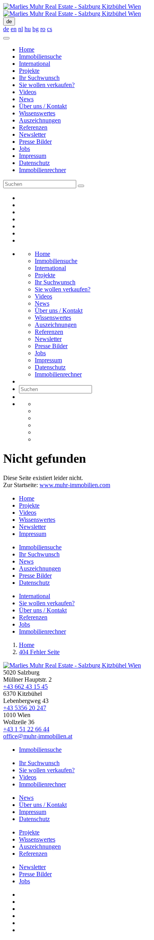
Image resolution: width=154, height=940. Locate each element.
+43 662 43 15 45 (25, 686)
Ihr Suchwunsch (39, 77)
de (9, 21)
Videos (27, 92)
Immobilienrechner (42, 170)
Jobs (24, 148)
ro (42, 29)
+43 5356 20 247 (24, 708)
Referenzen (33, 127)
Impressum (32, 155)
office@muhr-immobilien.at (37, 736)
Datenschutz (34, 162)
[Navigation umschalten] (6, 38)
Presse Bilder (35, 141)
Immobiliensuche (40, 56)
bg (35, 29)
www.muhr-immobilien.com (74, 485)
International (34, 63)
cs (49, 29)
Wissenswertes (37, 113)
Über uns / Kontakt (43, 106)
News (26, 99)
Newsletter (32, 134)
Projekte (29, 70)
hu (27, 29)
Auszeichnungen (40, 120)
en (14, 29)
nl (20, 29)
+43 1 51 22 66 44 (26, 729)
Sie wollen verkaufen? (47, 85)
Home (26, 49)
